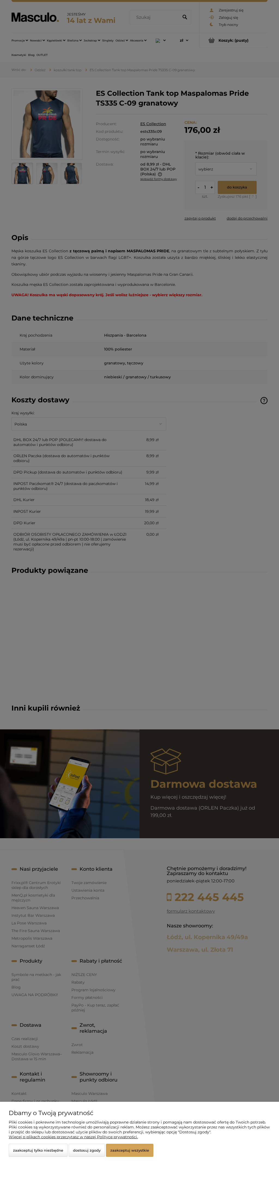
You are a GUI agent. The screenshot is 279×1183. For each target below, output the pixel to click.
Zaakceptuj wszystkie (129, 1150)
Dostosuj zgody (87, 1150)
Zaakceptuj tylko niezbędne (38, 1150)
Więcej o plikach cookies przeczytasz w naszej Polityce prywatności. (73, 1136)
